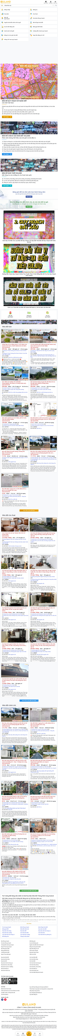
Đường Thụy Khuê (7, 614)
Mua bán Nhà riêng (5, 959)
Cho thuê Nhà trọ (33, 968)
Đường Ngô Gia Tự (7, 802)
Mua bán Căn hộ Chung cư (7, 962)
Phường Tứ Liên (6, 686)
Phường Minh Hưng (7, 424)
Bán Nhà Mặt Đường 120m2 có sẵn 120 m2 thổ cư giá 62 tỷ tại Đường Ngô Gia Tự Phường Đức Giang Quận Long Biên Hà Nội (14, 797)
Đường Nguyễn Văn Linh (37, 457)
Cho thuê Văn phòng (34, 964)
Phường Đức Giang (16, 804)
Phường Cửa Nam (18, 539)
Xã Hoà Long (6, 496)
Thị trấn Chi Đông (44, 540)
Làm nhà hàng (48, 355)
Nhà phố (39, 654)
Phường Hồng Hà (7, 685)
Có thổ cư (35, 355)
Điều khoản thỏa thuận (6, 988)
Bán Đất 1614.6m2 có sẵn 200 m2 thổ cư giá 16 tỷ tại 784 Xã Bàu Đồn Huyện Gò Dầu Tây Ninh (42, 797)
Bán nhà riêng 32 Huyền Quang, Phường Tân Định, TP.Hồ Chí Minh (13, 452)
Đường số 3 (5, 766)
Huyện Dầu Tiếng (14, 389)
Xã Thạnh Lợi (41, 766)
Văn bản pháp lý (4, 994)
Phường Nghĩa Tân (36, 651)
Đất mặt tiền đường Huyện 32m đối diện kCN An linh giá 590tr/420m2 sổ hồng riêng (42, 382)
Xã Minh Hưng (6, 425)
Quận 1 (22, 457)
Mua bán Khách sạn (5, 970)
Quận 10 (44, 841)
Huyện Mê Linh (51, 540)
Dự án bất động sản (34, 943)
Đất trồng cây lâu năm (13, 844)
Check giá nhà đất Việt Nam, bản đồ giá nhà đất (29, 322)
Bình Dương (7, 354)
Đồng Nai (14, 424)
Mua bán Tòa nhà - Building (7, 966)
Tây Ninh (47, 766)
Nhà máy (39, 463)
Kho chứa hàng (50, 463)
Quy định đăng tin (33, 994)
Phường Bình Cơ (35, 388)
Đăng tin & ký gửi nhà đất (35, 946)
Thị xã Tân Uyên (50, 350)
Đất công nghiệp (12, 883)
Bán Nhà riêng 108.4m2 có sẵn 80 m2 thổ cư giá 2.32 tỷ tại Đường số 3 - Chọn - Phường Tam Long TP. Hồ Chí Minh (14, 761)
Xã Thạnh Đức (6, 877)
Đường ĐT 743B (35, 350)
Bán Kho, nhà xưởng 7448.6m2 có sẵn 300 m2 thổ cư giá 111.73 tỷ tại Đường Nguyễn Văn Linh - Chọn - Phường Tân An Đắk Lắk (43, 452)
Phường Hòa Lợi (6, 840)
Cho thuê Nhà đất (33, 957)
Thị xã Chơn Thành (14, 425)
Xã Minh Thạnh (6, 388)
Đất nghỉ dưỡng (48, 770)
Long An (54, 768)
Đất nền (15, 499)
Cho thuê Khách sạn (34, 970)
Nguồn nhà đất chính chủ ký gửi (36, 944)
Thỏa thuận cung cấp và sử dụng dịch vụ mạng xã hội (41, 988)
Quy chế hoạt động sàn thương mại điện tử (39, 987)
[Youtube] (5, 999)
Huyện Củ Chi (43, 425)
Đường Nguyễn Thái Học (8, 539)
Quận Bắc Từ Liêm (16, 578)
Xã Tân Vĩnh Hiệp (43, 350)
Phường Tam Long (7, 495)
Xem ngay (29, 196)
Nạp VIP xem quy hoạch (6, 946)
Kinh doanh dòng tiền (48, 354)
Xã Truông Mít (35, 802)
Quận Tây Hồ (24, 615)
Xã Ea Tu (45, 459)
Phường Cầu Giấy (47, 576)
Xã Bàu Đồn (34, 804)
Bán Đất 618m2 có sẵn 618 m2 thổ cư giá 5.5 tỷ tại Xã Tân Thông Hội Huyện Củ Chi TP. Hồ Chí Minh (43, 418)
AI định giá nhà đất (5, 952)
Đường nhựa (39, 354)
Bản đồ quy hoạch (5, 941)
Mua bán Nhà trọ (5, 968)
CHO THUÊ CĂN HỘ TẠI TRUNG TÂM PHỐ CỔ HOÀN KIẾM (13, 533)
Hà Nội (24, 539)
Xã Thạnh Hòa (41, 768)
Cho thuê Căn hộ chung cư (35, 962)
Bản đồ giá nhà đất (5, 948)
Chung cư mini (18, 546)
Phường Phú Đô (42, 615)
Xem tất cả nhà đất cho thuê (29, 700)
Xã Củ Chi (34, 424)
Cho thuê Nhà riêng (34, 959)
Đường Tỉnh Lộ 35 (35, 539)
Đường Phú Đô (35, 614)
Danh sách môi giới (34, 950)
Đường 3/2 (34, 840)
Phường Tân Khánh (15, 350)
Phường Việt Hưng (16, 802)
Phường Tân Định (17, 457)
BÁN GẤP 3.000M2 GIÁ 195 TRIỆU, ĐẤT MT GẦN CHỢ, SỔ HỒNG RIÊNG (14, 418)
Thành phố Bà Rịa (13, 496)
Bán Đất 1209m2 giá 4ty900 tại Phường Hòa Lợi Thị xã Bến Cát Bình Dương (14, 834)
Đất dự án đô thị (19, 883)
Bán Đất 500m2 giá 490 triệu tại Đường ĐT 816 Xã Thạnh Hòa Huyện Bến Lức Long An (43, 761)
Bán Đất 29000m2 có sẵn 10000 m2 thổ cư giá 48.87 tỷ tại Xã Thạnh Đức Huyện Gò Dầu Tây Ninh (13, 872)
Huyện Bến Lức (48, 768)
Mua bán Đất (4, 961)
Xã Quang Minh (43, 539)
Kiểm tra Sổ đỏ (33, 954)
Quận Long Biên (24, 804)
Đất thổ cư (10, 357)
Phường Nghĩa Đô (7, 576)
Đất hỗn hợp (11, 881)
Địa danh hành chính (34, 952)
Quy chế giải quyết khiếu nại (36, 992)
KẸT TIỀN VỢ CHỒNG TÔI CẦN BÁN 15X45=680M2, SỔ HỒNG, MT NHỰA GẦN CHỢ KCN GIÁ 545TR (14, 382)
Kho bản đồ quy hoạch (6, 943)
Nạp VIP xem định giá (5, 954)
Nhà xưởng (43, 463)
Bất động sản (32, 941)
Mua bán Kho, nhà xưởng (6, 964)
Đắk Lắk (52, 457)
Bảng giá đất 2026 (5, 950)
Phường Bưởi (13, 651)
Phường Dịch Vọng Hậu (48, 579)
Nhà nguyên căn (12, 461)
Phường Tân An (46, 457)
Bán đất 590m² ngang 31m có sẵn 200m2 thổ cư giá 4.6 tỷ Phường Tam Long (14, 489)
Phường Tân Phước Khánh (16, 353)
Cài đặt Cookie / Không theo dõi (8, 992)
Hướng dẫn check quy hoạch (7, 944)
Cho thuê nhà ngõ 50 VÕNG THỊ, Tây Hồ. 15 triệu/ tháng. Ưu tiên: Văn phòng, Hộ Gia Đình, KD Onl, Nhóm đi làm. (14, 644)
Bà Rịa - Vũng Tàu (22, 496)
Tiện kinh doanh (41, 355)
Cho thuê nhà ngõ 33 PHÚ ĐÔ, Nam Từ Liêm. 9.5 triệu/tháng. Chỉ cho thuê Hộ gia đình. (42, 608)
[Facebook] (2, 999)
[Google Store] (12, 982)
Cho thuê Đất (32, 961)
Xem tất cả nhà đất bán (29, 510)
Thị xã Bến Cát (14, 841)
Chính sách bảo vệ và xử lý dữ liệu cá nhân (10, 990)
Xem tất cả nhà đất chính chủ (29, 890)
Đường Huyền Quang (8, 457)
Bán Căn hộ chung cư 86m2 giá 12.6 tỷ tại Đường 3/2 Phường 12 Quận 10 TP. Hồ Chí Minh (42, 834)
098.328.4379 (39, 1018)
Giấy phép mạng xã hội (35, 990)
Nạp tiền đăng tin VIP (34, 948)
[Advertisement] (29, 52)
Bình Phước (21, 425)
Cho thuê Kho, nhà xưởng (35, 966)
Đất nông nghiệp (17, 392)
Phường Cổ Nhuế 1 (7, 578)
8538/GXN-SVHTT (32, 1012)
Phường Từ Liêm (42, 614)
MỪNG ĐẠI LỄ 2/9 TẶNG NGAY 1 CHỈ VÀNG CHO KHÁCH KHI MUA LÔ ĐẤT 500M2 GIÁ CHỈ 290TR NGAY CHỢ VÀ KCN (14, 345)
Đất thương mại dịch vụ (47, 392)
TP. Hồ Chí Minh (22, 350)
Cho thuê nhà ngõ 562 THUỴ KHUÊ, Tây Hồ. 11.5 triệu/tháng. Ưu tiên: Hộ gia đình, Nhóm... (14, 608)
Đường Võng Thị (6, 650)
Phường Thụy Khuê (16, 615)
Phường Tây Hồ (15, 614)
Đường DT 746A (6, 350)
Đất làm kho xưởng (18, 357)
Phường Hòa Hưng (41, 840)
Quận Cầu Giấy (43, 651)
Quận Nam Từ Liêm (50, 615)
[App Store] (12, 979)
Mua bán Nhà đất (5, 957)
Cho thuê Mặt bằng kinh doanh (36, 972)
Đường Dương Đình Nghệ (37, 576)
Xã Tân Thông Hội (36, 425)
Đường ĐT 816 (35, 766)
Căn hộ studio (11, 546)
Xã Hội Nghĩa (35, 389)
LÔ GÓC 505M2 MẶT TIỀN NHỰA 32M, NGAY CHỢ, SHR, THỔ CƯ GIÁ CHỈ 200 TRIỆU (43, 345)
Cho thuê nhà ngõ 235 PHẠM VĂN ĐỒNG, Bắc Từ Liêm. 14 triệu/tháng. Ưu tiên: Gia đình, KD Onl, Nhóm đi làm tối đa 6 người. (14, 571)
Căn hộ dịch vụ (40, 845)
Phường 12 (39, 841)
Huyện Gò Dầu (40, 804)
